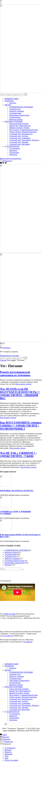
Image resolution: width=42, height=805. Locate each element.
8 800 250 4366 (9, 614)
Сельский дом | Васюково (19, 144)
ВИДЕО (8, 105)
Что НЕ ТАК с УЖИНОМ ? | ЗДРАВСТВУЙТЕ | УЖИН (18, 454)
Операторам (14, 152)
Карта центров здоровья (18, 124)
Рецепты (12, 103)
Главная (3, 360)
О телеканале (14, 148)
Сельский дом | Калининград (21, 134)
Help (6, 758)
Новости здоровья (16, 111)
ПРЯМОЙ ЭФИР (11, 99)
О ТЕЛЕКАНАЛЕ (12, 146)
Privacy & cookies (11, 760)
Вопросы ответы (16, 119)
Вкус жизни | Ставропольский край (23, 130)
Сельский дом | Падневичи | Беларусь (24, 140)
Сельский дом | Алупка (18, 136)
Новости (8, 752)
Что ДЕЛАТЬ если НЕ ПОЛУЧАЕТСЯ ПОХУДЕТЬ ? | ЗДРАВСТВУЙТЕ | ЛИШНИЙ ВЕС (20, 393)
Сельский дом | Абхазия (18, 142)
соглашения (27, 642)
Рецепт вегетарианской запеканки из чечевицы (15, 374)
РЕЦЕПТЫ (9, 101)
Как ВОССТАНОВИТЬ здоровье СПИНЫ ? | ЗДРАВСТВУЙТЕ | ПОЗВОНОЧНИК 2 (21, 425)
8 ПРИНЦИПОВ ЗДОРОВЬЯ (21, 107)
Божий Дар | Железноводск (20, 126)
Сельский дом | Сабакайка (19, 138)
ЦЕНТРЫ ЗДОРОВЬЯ (13, 121)
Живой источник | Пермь (19, 128)
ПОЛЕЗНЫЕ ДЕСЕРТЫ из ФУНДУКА (16, 491)
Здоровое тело (15, 109)
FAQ (6, 756)
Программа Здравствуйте (19, 115)
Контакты (13, 155)
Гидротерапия (14, 117)
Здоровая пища (15, 113)
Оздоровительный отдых (15, 561)
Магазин (8, 750)
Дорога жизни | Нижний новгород (23, 132)
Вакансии (13, 150)
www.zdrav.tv (7, 636)
